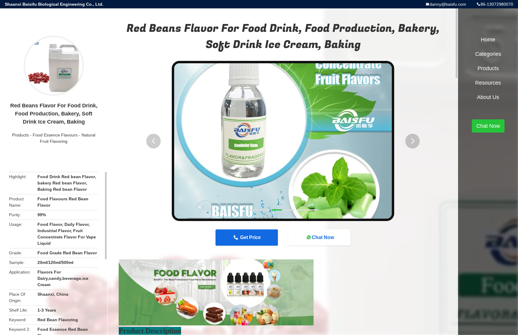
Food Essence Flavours (55, 135)
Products (20, 135)
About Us (488, 97)
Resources (488, 83)
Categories (488, 54)
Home (488, 40)
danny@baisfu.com (448, 4)
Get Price (250, 237)
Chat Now (323, 237)
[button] (153, 141)
